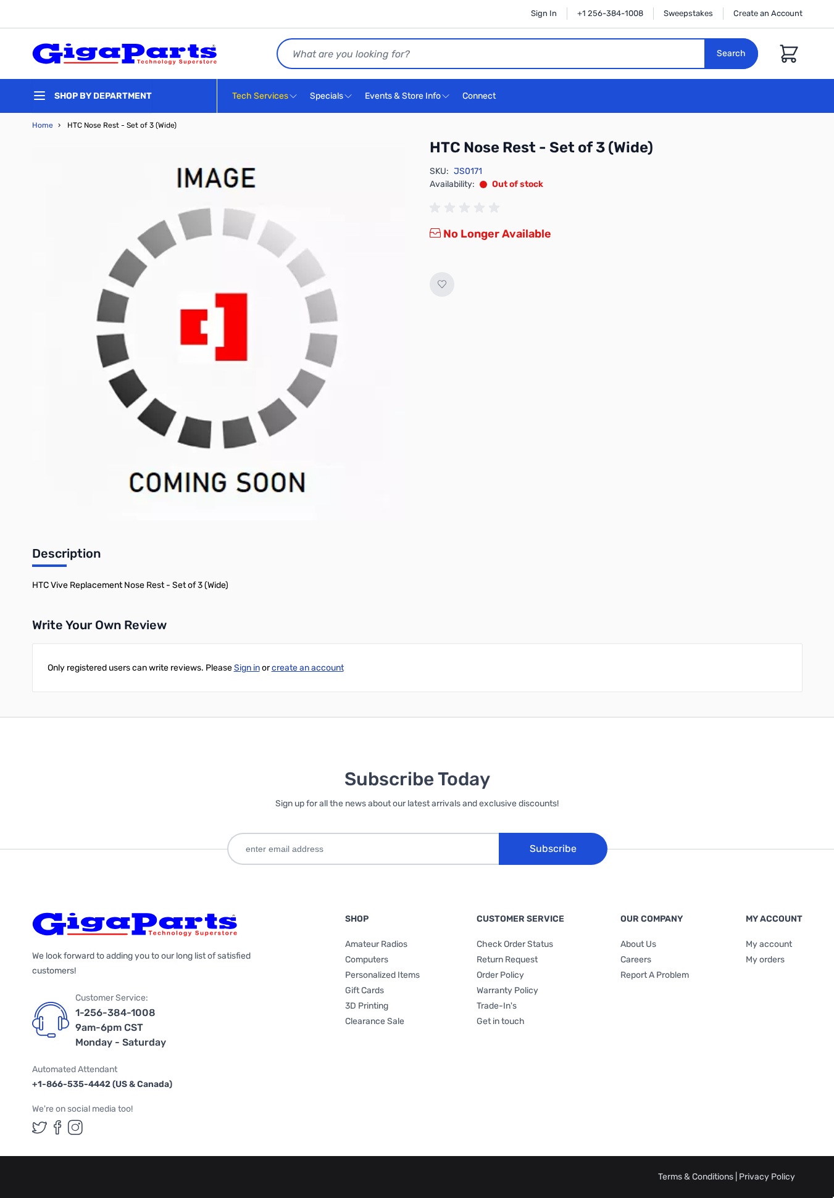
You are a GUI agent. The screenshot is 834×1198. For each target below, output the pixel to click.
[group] (467, 207)
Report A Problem (654, 975)
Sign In (544, 13)
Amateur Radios (376, 944)
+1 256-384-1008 (610, 13)
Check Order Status (515, 944)
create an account (308, 668)
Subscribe (553, 848)
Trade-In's (497, 1006)
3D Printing (366, 1006)
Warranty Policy (507, 990)
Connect (480, 96)
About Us (638, 944)
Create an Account (768, 13)
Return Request (507, 959)
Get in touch (501, 1021)
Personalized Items (382, 975)
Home (42, 125)
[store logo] (124, 54)
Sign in (247, 668)
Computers (366, 959)
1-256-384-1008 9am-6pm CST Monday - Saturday (120, 1027)
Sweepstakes (688, 13)
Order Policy (500, 975)
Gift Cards (364, 990)
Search (731, 53)
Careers (635, 959)
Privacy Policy (767, 1176)
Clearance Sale (374, 1021)
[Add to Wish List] (442, 284)
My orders (765, 959)
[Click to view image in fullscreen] (218, 333)
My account (769, 944)
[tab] (66, 557)
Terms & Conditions (696, 1176)
